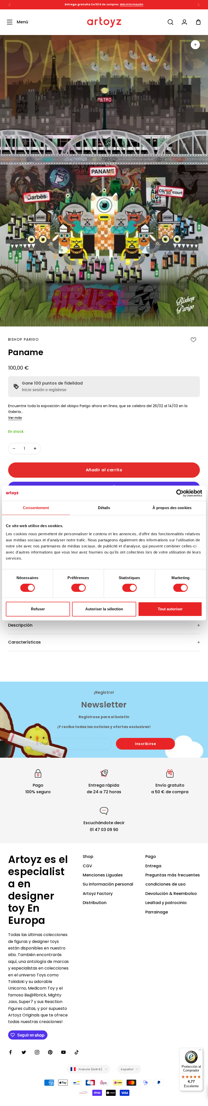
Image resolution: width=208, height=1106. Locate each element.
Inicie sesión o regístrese (44, 390)
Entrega (153, 866)
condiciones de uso (165, 884)
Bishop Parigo (23, 339)
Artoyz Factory (98, 893)
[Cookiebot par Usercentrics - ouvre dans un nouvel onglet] (180, 493)
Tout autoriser (170, 609)
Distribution (95, 903)
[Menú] (200, 1051)
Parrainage (156, 912)
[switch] (78, 588)
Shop (88, 856)
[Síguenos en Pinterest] (50, 1052)
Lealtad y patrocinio (166, 903)
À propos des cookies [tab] (172, 508)
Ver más (15, 417)
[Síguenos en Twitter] (23, 1052)
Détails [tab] (104, 508)
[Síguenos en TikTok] (76, 1052)
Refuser (38, 609)
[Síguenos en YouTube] (63, 1052)
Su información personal (108, 884)
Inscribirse (145, 743)
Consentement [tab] (36, 508)
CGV (87, 866)
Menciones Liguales (103, 875)
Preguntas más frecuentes (172, 875)
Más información (132, 4)
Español (127, 1069)
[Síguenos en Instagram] (37, 1052)
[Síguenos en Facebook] (10, 1052)
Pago (150, 856)
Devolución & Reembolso (171, 893)
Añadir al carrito (104, 470)
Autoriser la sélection (104, 609)
